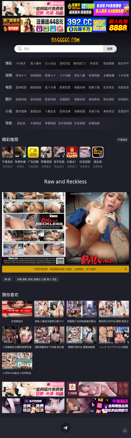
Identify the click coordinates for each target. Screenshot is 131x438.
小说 (8, 111)
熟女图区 (108, 99)
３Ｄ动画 (65, 75)
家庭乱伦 (35, 111)
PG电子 (21, 63)
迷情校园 (79, 111)
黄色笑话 (108, 111)
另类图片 (123, 99)
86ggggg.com (65, 40)
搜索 (110, 49)
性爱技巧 (123, 111)
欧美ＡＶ (50, 75)
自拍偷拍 (35, 75)
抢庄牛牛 (123, 63)
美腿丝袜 (79, 99)
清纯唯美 (94, 99)
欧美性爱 (65, 87)
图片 (8, 99)
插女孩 (21, 123)
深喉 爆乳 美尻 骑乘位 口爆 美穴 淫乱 (37, 279)
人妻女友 (50, 111)
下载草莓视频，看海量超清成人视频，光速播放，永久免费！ (65, 269)
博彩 (8, 63)
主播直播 (108, 75)
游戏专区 (65, 63)
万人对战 (50, 63)
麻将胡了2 (79, 63)
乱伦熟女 (108, 87)
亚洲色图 (35, 99)
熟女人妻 (79, 75)
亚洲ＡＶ (21, 75)
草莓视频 (50, 123)
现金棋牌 (108, 63)
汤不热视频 (65, 123)
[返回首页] (125, 430)
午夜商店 (35, 123)
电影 (8, 87)
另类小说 (94, 111)
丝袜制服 (94, 75)
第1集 (7, 279)
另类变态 (123, 87)
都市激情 (21, 111)
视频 (8, 75)
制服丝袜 (79, 87)
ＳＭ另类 (123, 75)
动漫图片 (65, 99)
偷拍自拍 (35, 87)
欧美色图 (50, 99)
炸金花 (94, 63)
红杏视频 (79, 123)
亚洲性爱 (21, 87)
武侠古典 (65, 111)
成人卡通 (50, 87)
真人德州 (35, 63)
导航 (8, 123)
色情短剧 (94, 123)
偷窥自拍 (21, 99)
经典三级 (94, 87)
